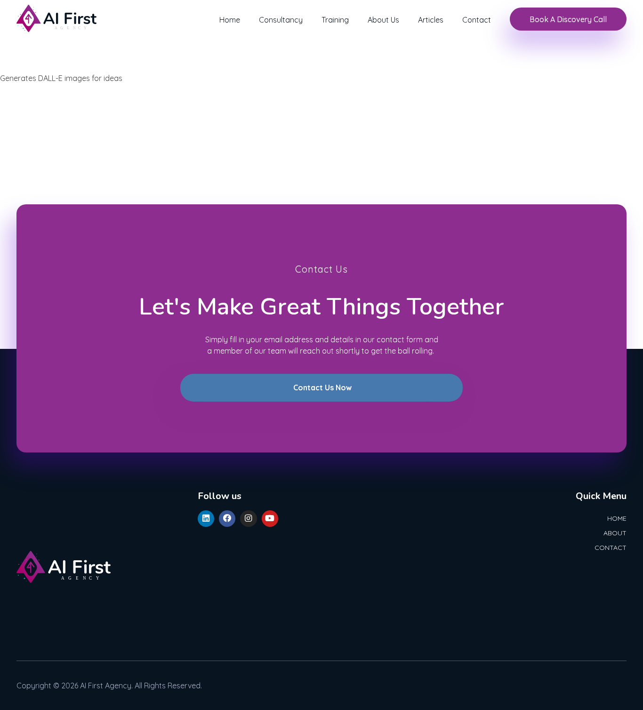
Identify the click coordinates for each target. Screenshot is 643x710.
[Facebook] (227, 518)
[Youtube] (270, 518)
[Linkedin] (206, 518)
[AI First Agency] (56, 18)
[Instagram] (248, 518)
